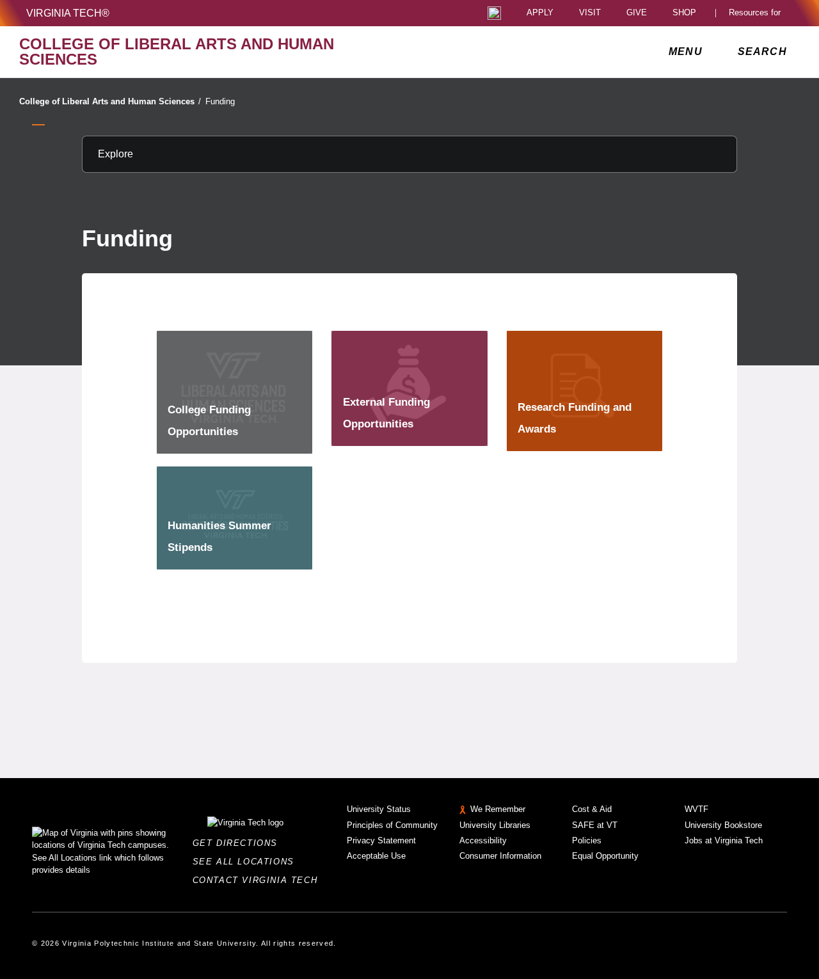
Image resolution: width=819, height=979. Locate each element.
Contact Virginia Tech (259, 880)
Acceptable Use (376, 856)
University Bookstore (723, 825)
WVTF (696, 809)
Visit (590, 13)
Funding (220, 101)
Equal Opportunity (605, 856)
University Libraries (494, 825)
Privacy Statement (381, 840)
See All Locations (247, 861)
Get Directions (239, 843)
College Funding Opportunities (209, 421)
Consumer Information (500, 856)
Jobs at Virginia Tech (724, 840)
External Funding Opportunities (386, 413)
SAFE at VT (594, 825)
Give (636, 13)
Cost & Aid (592, 809)
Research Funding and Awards (575, 418)
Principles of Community (392, 825)
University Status (379, 809)
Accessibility (483, 840)
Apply (540, 13)
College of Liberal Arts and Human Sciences (110, 101)
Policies (586, 840)
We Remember (497, 809)
